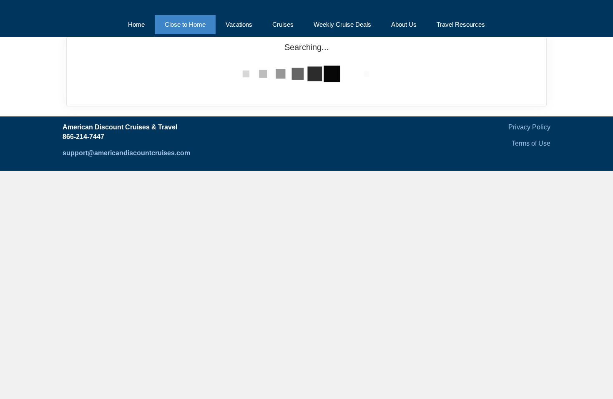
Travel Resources (461, 24)
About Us (404, 24)
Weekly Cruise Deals (342, 24)
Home (136, 24)
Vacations (239, 24)
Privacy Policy (529, 127)
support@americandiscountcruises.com (126, 153)
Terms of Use (531, 143)
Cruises (283, 24)
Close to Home (185, 24)
